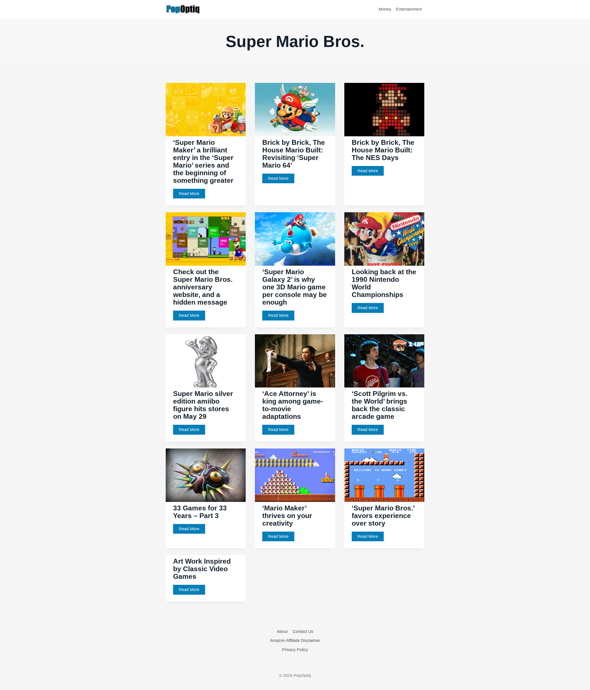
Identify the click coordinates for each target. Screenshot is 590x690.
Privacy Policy (295, 649)
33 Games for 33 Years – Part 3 (200, 511)
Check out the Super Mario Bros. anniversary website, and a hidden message (203, 287)
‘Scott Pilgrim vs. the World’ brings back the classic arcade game (379, 405)
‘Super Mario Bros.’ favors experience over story (383, 515)
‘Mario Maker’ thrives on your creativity (287, 515)
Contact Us (303, 631)
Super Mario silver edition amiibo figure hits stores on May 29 (203, 405)
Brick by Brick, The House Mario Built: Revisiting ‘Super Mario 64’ (293, 154)
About (282, 631)
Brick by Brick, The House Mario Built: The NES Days (383, 150)
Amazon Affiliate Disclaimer (295, 640)
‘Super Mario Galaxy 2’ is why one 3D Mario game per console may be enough (294, 287)
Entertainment (409, 9)
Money (385, 9)
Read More (192, 195)
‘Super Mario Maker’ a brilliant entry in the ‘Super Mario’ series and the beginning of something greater (203, 161)
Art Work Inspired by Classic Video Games (202, 568)
